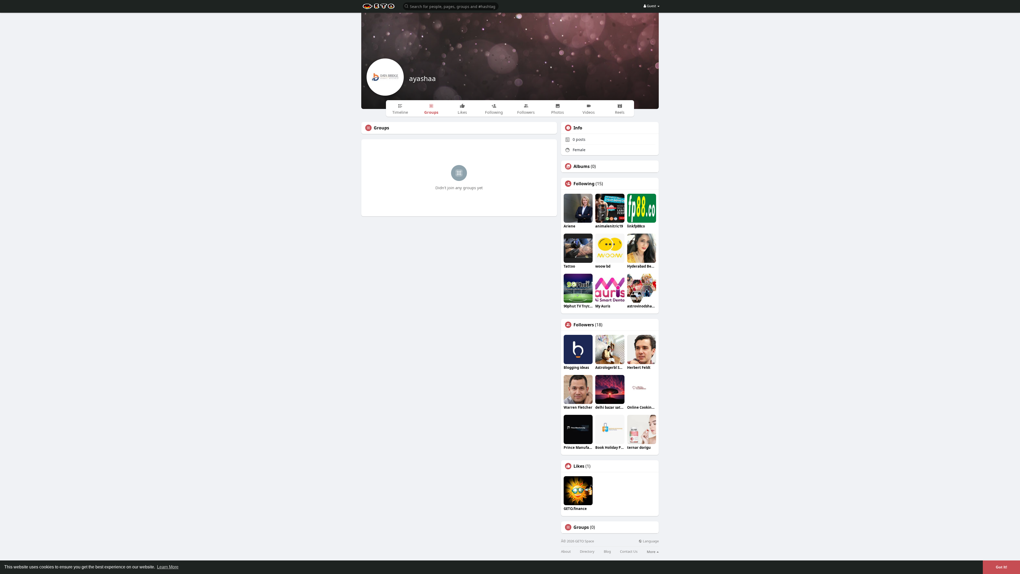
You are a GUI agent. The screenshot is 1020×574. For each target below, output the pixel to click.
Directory (587, 551)
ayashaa (422, 78)
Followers (583, 325)
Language (650, 541)
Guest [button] (651, 5)
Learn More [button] (167, 567)
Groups (581, 527)
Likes (578, 466)
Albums (581, 166)
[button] (450, 6)
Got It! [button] (1001, 567)
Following (583, 184)
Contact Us (629, 551)
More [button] (651, 551)
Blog (607, 551)
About (566, 551)
